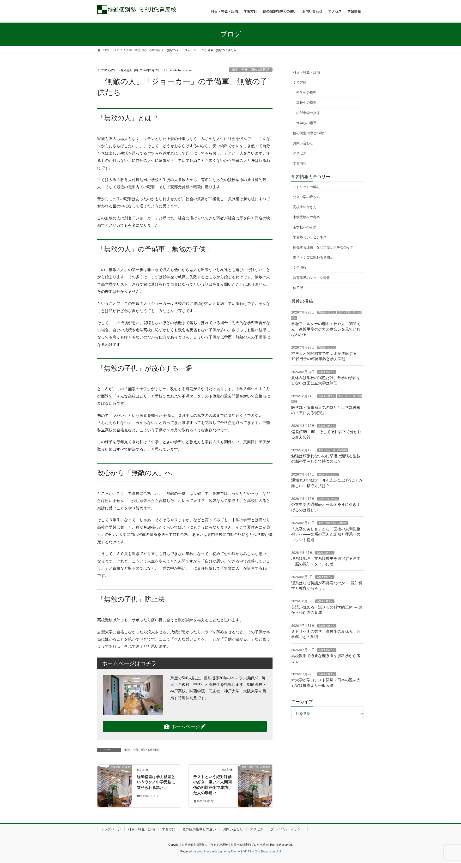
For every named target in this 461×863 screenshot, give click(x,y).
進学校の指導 (306, 123)
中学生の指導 (306, 92)
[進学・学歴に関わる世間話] (255, 776)
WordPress (204, 851)
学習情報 (299, 163)
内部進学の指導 (308, 113)
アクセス (299, 153)
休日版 (298, 288)
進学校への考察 (304, 227)
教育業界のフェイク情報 (311, 278)
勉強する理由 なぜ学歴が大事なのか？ (323, 247)
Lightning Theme (229, 851)
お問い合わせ (303, 143)
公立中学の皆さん (306, 197)
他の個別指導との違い (310, 133)
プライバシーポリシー (287, 829)
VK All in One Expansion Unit (262, 851)
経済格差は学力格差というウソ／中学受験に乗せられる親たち (156, 782)
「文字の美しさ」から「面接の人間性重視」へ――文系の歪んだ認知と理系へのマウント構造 (325, 534)
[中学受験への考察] (114, 776)
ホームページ (185, 726)
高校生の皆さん (304, 207)
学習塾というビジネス (310, 237)
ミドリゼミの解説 (306, 187)
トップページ (111, 829)
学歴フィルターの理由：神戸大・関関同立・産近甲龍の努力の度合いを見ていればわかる (325, 329)
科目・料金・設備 (306, 72)
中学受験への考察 (306, 217)
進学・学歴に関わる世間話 (250, 70)
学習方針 (299, 82)
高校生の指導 (306, 102)
